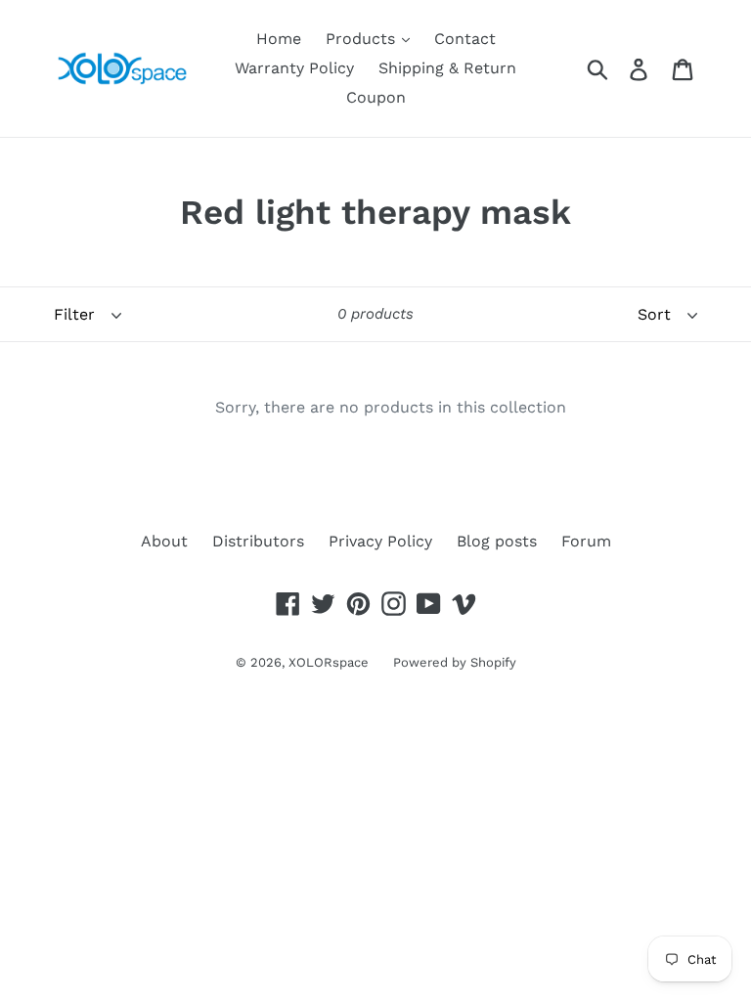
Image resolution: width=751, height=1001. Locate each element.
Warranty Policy (294, 68)
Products (363, 38)
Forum (586, 541)
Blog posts (497, 541)
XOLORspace (328, 662)
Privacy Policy (380, 541)
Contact (465, 38)
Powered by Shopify (454, 662)
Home (278, 38)
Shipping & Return (447, 68)
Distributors (258, 541)
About (164, 541)
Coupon (376, 97)
